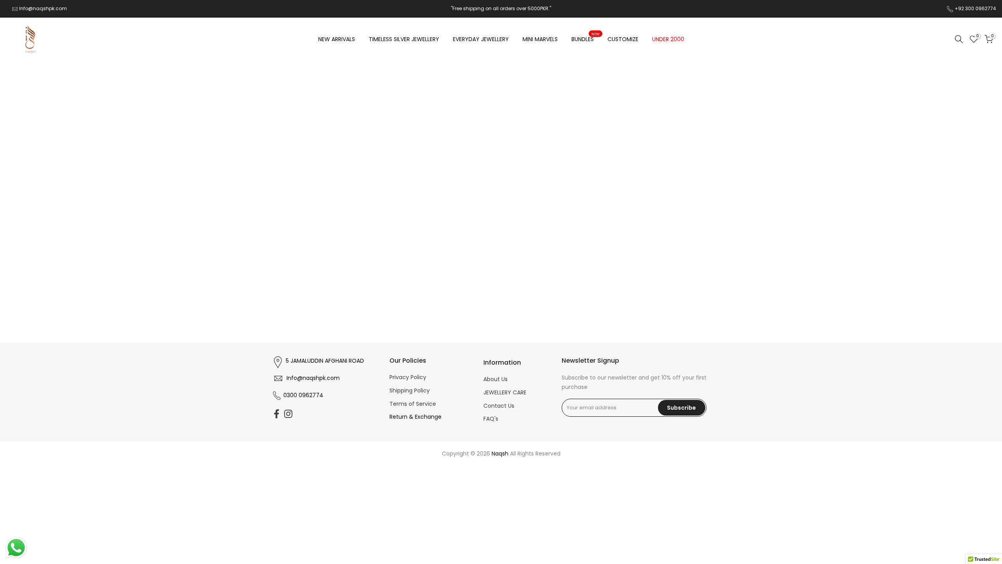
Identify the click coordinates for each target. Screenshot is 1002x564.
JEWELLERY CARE (504, 392)
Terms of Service (412, 404)
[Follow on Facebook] (276, 414)
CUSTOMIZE (622, 39)
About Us (495, 379)
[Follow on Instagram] (288, 414)
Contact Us (498, 406)
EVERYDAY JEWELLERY (481, 39)
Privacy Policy (407, 377)
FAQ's (490, 419)
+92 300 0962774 (975, 8)
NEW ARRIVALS (336, 39)
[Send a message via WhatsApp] (16, 547)
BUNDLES (585, 38)
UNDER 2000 (668, 39)
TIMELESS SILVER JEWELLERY (404, 39)
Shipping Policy (409, 390)
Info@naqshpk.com (43, 8)
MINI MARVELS (540, 39)
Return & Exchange (415, 417)
